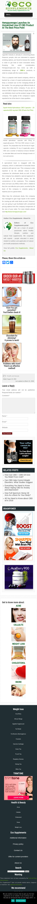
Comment (6, 395)
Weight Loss (18, 827)
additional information (16, 884)
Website (5, 427)
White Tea (18, 769)
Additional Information (18, 838)
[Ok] (35, 898)
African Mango (18, 719)
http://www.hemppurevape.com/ (15, 212)
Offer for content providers (18, 857)
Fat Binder (18, 729)
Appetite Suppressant (18, 724)
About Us (18, 863)
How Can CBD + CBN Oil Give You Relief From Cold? (17, 476)
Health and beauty (13, 376)
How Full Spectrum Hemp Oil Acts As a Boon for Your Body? (18, 494)
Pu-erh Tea (18, 754)
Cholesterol (18, 817)
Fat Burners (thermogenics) (18, 734)
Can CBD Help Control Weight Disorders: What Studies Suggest (19, 481)
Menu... (8, 14)
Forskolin (18, 739)
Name (4, 416)
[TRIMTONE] (18, 799)
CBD (21, 70)
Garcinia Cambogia (18, 744)
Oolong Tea (18, 764)
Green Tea (18, 749)
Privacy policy (18, 844)
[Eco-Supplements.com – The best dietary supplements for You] (18, 9)
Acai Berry (18, 714)
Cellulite (18, 812)
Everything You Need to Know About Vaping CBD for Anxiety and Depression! (17, 488)
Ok (13, 900)
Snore (18, 822)
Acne (18, 807)
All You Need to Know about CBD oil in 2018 (19, 499)
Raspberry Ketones (18, 759)
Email (4, 422)
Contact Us (18, 850)
